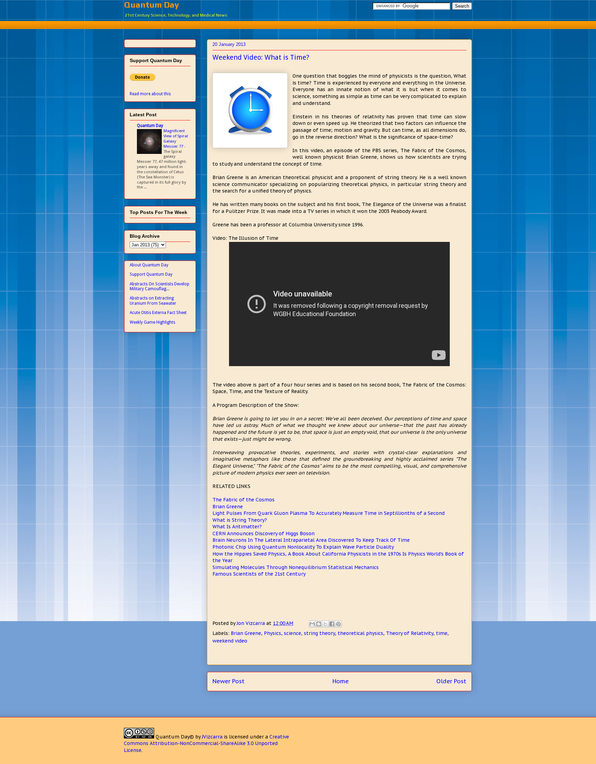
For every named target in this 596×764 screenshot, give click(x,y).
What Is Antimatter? (237, 526)
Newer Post (228, 681)
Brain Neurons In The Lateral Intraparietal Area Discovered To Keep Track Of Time (311, 540)
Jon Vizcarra (251, 623)
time (441, 633)
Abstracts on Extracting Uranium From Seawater (153, 300)
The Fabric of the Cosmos (243, 500)
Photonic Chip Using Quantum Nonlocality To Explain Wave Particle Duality (303, 547)
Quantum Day (151, 4)
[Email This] (312, 623)
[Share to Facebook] (331, 623)
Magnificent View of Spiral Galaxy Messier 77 (175, 138)
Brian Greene (227, 506)
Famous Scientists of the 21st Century (259, 574)
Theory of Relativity (409, 633)
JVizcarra (212, 737)
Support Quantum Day (151, 274)
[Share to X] (325, 623)
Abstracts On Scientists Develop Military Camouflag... (159, 286)
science (292, 633)
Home (340, 681)
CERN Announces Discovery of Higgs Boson (263, 533)
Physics (272, 633)
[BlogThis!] (318, 623)
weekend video (229, 641)
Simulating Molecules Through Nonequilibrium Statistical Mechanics (295, 567)
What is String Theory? (239, 520)
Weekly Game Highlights (152, 322)
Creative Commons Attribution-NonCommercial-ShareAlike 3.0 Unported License (206, 743)
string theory (319, 633)
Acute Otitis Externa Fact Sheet (158, 312)
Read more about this (150, 93)
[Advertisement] (298, 24)
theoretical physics (360, 633)
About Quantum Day (149, 265)
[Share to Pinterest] (338, 623)
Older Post (451, 681)
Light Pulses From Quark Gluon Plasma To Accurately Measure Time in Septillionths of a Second (328, 513)
